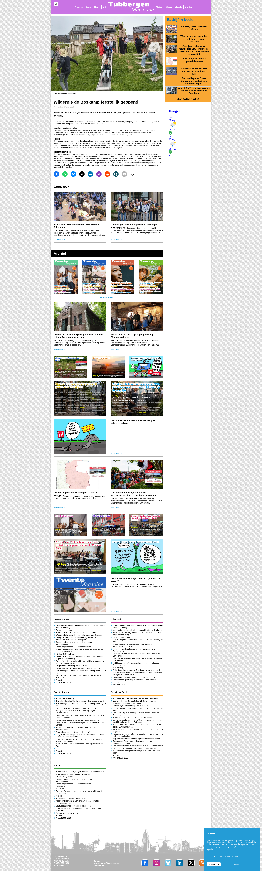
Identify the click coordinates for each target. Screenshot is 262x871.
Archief (59, 680)
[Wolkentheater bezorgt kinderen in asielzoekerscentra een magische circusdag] (137, 474)
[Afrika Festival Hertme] (70, 525)
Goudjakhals (61, 786)
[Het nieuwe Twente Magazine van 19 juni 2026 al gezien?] (80, 594)
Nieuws (79, 7)
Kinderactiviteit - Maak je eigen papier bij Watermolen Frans (137, 630)
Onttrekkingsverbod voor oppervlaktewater (76, 492)
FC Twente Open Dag (65, 654)
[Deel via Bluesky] (73, 174)
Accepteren (214, 864)
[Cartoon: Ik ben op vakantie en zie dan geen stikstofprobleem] (80, 436)
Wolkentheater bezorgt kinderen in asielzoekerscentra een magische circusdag (133, 493)
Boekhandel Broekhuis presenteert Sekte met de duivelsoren (138, 746)
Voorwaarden (99, 865)
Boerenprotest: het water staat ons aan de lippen (76, 633)
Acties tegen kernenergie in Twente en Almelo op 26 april (136, 670)
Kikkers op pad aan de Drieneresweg (71, 798)
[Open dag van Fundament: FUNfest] (171, 29)
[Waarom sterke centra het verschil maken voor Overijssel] (80, 398)
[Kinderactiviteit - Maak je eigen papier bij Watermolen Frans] (137, 316)
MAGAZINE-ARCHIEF (107, 297)
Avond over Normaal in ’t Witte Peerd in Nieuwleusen (134, 748)
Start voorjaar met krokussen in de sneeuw (73, 806)
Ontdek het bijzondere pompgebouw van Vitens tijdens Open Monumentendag (78, 335)
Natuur (159, 7)
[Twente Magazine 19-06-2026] (94, 277)
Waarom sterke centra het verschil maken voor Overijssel (79, 635)
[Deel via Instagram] (99, 174)
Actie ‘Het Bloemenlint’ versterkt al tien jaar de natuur (77, 801)
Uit (104, 7)
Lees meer (58, 239)
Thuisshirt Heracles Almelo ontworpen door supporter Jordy (80, 701)
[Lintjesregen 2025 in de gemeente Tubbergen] (137, 206)
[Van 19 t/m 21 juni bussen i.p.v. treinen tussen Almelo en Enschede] (171, 90)
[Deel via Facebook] (56, 174)
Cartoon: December (64, 718)
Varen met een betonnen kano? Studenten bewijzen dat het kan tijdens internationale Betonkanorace (137, 721)
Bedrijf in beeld (174, 7)
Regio (88, 7)
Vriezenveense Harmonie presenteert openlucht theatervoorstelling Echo (132, 645)
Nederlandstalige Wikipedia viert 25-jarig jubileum (134, 717)
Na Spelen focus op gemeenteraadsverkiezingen (76, 708)
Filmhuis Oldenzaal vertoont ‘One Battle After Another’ (135, 677)
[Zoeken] (56, 4)
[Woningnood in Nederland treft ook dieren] (70, 367)
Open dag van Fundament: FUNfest (194, 27)
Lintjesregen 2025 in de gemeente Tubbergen (134, 224)
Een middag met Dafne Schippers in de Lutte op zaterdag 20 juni (194, 81)
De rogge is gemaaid (64, 630)
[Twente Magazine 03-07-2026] (66, 277)
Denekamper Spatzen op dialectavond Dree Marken (134, 680)
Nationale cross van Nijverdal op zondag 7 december (78, 720)
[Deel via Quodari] (116, 174)
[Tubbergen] (131, 7)
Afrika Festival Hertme (122, 637)
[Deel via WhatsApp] (65, 174)
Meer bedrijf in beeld (188, 99)
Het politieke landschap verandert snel (72, 666)
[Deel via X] (82, 174)
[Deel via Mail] (124, 174)
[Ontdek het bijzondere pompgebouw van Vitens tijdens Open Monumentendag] (80, 316)
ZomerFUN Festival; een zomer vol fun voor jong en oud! (194, 71)
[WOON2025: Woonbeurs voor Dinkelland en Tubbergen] (80, 206)
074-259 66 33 (63, 863)
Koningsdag (118, 668)
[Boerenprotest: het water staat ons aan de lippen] (146, 367)
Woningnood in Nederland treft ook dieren (73, 774)
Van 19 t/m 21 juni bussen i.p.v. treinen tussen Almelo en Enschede (194, 91)
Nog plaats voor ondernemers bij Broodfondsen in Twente (136, 739)
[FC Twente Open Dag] (108, 525)
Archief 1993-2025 (63, 683)
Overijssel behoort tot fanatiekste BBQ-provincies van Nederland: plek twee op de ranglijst (78, 639)
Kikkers (59, 796)
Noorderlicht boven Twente (67, 813)
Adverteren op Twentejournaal (106, 863)
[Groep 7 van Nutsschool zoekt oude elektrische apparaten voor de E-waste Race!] (80, 556)
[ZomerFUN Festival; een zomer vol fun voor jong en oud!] (171, 71)
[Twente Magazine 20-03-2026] (122, 277)
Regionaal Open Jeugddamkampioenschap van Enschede (80, 715)
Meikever (60, 789)
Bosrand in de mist (63, 803)
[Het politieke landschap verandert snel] (137, 556)
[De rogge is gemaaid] (108, 367)
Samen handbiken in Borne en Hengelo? (73, 732)
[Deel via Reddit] (107, 174)
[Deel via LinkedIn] (90, 174)
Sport (97, 7)
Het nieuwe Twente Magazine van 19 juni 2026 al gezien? (80, 668)
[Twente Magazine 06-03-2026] (151, 277)
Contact (189, 7)
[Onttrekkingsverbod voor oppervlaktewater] (80, 474)
